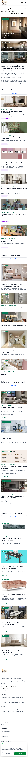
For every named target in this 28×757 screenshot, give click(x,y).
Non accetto (8, 753)
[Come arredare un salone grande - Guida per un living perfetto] (14, 46)
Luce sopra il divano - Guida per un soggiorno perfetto (13, 697)
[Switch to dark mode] (22, 2)
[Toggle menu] (25, 2)
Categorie (4, 728)
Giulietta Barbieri (4, 160)
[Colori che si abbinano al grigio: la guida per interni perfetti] (14, 57)
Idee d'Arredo (5, 18)
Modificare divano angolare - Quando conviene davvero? (14, 700)
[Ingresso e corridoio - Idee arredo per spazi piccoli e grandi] (14, 28)
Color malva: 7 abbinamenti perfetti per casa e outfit (12, 702)
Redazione (4, 717)
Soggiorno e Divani (6, 42)
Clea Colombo (4, 109)
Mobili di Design (5, 221)
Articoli (3, 694)
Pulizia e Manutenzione (6, 741)
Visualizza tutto (14, 93)
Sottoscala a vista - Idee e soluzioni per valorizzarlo (12, 709)
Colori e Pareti (5, 53)
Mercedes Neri (4, 135)
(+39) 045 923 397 (7, 688)
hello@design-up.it (7, 690)
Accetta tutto (20, 753)
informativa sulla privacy (17, 750)
